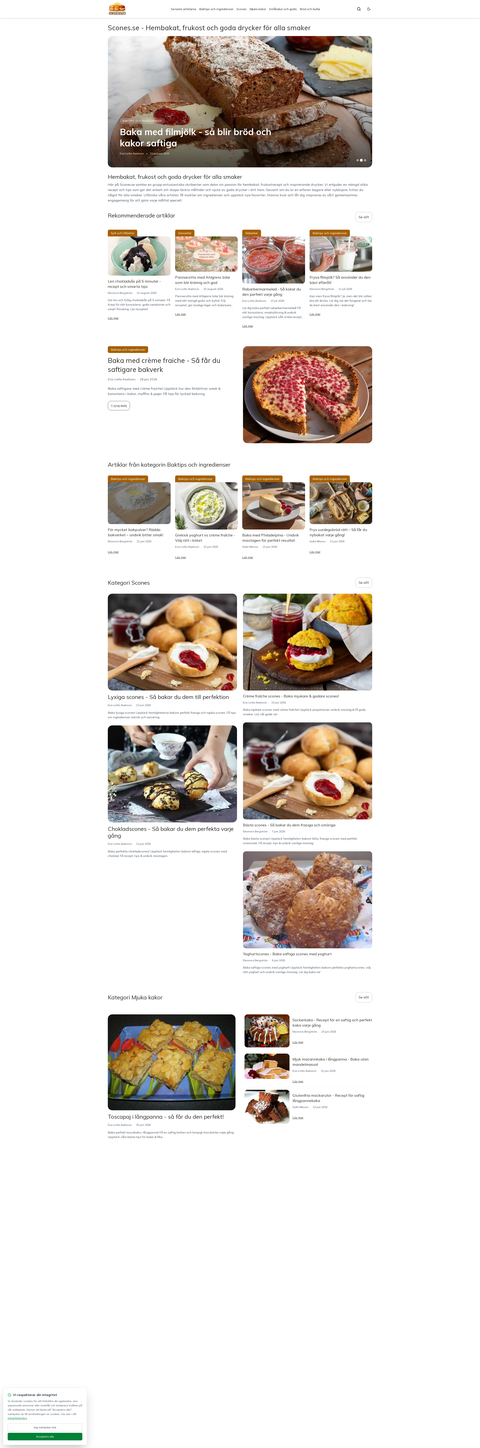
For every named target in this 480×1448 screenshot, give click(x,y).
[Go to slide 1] (357, 160)
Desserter (184, 233)
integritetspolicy (17, 1418)
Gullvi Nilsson (250, 546)
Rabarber (251, 233)
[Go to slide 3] (365, 160)
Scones (241, 9)
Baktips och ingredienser (216, 9)
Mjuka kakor (258, 9)
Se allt (364, 217)
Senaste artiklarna (183, 9)
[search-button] (359, 9)
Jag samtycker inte (45, 1427)
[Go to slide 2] (361, 160)
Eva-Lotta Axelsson (187, 289)
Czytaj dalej (119, 406)
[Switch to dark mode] (368, 9)
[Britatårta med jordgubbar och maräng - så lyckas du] (240, 101)
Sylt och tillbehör (122, 233)
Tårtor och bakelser (139, 121)
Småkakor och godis (283, 9)
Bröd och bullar (310, 9)
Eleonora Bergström (132, 153)
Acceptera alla (45, 1436)
